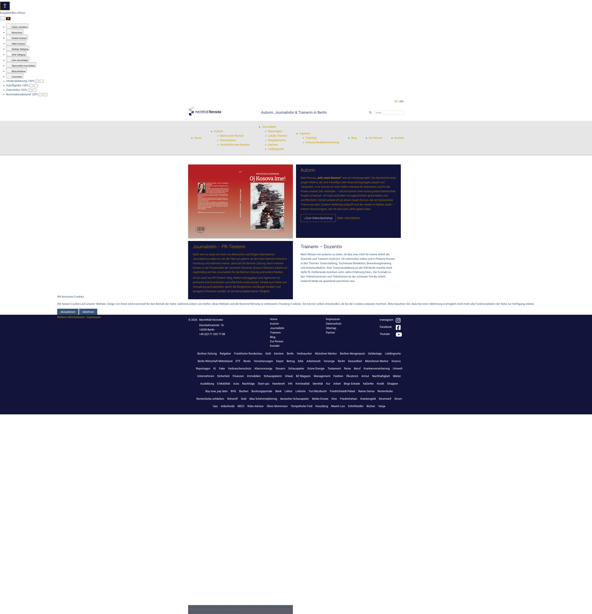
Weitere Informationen (71, 317)
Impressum (94, 317)
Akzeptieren (67, 311)
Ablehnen (88, 311)
